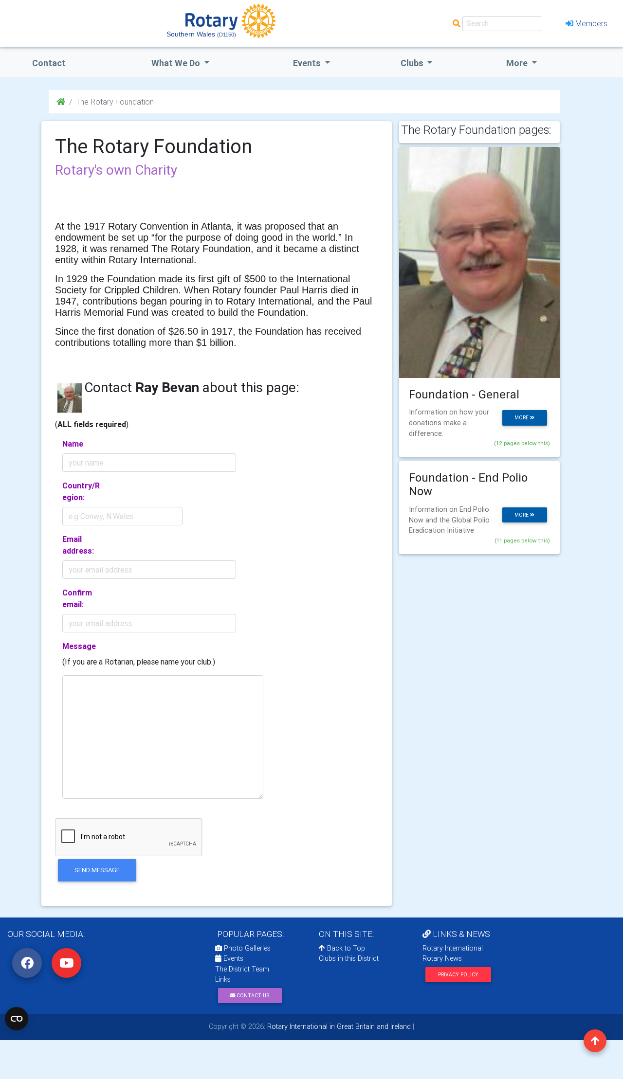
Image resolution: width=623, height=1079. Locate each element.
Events (232, 958)
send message (97, 870)
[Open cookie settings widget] (16, 1018)
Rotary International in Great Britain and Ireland (338, 1026)
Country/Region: (81, 491)
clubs (413, 63)
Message (79, 646)
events (308, 63)
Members (591, 23)
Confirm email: (77, 598)
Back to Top (345, 948)
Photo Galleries (246, 948)
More (518, 63)
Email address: (78, 545)
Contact (49, 63)
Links (223, 979)
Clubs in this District (349, 958)
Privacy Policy (458, 974)
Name (72, 444)
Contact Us (252, 995)
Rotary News (442, 958)
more (522, 417)
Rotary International (452, 948)
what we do (176, 63)
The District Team (242, 969)
